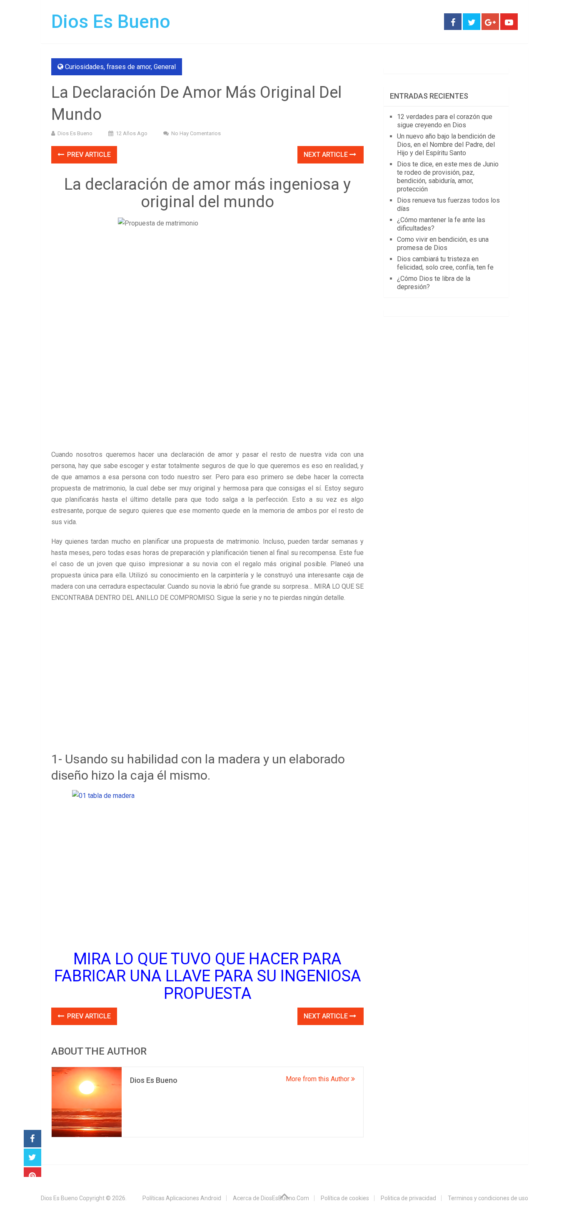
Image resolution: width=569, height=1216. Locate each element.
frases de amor (129, 67)
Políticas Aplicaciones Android (181, 1198)
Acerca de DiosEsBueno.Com (271, 1198)
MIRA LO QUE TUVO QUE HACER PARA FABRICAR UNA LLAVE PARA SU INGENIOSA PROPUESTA (207, 976)
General (165, 67)
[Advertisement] (207, 387)
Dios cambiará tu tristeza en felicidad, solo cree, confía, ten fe (445, 263)
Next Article (326, 155)
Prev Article (88, 155)
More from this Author (318, 1079)
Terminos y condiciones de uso (488, 1198)
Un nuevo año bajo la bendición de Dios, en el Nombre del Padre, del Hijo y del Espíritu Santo (446, 144)
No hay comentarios (196, 133)
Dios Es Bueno (110, 21)
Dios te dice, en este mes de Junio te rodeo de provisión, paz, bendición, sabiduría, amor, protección (448, 176)
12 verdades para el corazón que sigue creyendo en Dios (444, 121)
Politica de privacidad (408, 1198)
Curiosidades (84, 67)
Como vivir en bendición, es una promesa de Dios (443, 243)
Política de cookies (345, 1198)
